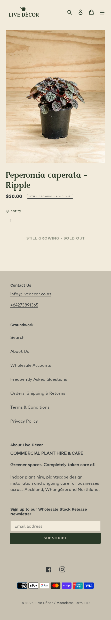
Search (17, 337)
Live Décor (44, 603)
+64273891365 (24, 305)
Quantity (13, 211)
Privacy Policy (24, 421)
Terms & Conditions (30, 407)
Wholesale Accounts (30, 365)
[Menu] (102, 12)
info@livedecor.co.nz (30, 294)
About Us (19, 351)
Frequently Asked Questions (38, 379)
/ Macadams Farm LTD (72, 603)
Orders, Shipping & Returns (37, 393)
